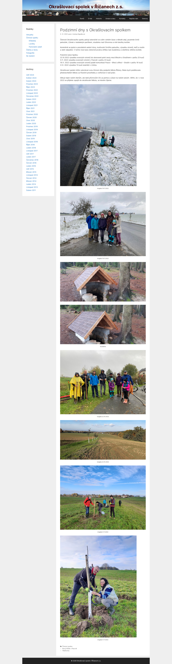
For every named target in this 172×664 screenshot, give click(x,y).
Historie (99, 19)
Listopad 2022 (32, 93)
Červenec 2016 (32, 160)
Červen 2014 (31, 178)
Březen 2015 (31, 172)
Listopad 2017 (32, 151)
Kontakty (122, 19)
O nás (90, 19)
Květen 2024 (31, 78)
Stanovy (145, 19)
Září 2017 (30, 154)
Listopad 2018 (32, 142)
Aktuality (29, 35)
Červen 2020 (31, 117)
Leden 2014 (31, 184)
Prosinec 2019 (32, 126)
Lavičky (32, 44)
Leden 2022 (31, 102)
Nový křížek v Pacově (69, 648)
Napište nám (133, 19)
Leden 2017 (31, 157)
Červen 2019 (31, 133)
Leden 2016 (31, 166)
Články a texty (32, 50)
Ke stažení (30, 56)
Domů (82, 19)
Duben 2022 (31, 99)
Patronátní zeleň (35, 47)
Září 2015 (30, 169)
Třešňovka (65, 650)
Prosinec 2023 (32, 84)
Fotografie (30, 53)
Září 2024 (30, 75)
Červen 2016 (31, 163)
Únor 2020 (30, 120)
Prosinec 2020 (32, 114)
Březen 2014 (31, 181)
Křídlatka (32, 41)
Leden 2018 (31, 148)
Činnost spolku (67, 646)
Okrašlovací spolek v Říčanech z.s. (86, 6)
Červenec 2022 (32, 96)
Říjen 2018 (30, 145)
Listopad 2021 (32, 105)
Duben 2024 (31, 81)
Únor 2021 (30, 111)
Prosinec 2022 (32, 90)
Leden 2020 (31, 123)
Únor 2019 (30, 139)
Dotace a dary (110, 19)
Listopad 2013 (32, 187)
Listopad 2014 (32, 175)
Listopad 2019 (32, 130)
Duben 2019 (31, 136)
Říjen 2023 (30, 87)
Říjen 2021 (30, 108)
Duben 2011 (31, 190)
